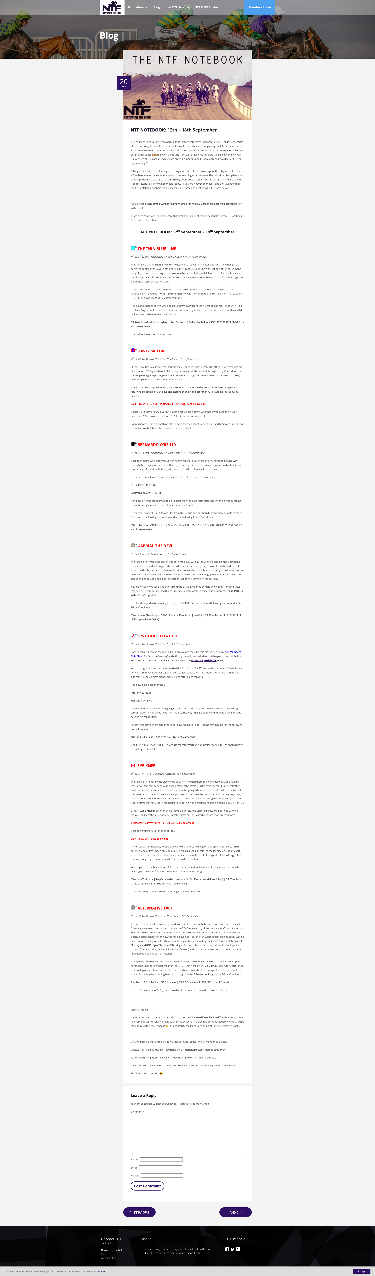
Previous (141, 1212)
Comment (137, 1111)
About (140, 7)
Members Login (260, 7)
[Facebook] (227, 1249)
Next (233, 1212)
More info (101, 1271)
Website (135, 1175)
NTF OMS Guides (206, 7)
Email (135, 1167)
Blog (157, 7)
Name (135, 1159)
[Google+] (238, 1249)
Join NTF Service (177, 7)
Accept (362, 1271)
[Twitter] (233, 1249)
